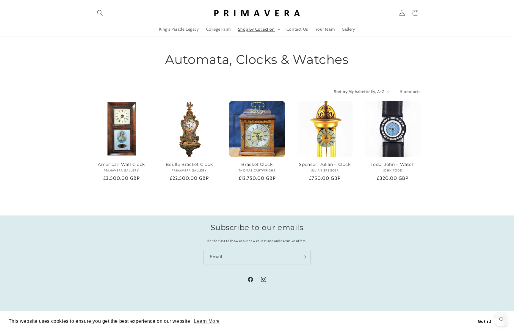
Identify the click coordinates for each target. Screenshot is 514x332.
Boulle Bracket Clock (189, 164)
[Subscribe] (303, 257)
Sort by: (341, 91)
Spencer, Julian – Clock (325, 164)
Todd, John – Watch (392, 164)
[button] (99, 12)
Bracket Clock (256, 164)
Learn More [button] (207, 321)
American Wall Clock (121, 164)
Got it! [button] (485, 321)
